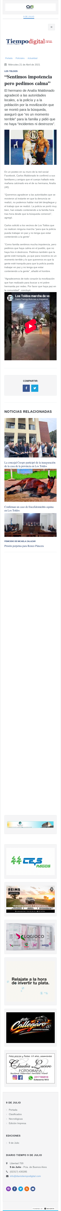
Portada (9, 58)
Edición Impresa (17, 1123)
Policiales (20, 58)
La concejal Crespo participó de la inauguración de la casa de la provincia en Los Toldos (29, 464)
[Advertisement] (30, 687)
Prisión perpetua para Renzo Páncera (24, 546)
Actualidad (32, 58)
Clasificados (15, 1114)
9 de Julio (28, 17)
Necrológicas (16, 1118)
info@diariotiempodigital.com (25, 1176)
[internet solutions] (43, 1208)
